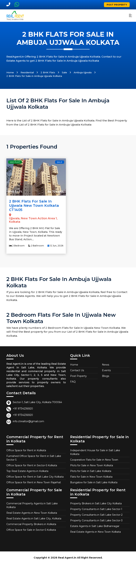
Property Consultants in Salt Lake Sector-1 (96, 509)
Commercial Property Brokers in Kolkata (31, 524)
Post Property (117, 4)
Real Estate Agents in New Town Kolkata (31, 512)
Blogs (105, 376)
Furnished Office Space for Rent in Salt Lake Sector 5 (33, 457)
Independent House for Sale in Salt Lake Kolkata (95, 452)
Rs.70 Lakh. (56, 191)
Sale (64, 72)
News (105, 364)
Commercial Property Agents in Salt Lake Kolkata (32, 505)
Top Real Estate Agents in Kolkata (27, 471)
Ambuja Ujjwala (83, 72)
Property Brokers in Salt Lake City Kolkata (96, 503)
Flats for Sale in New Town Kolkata (91, 476)
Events (106, 370)
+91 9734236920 (23, 408)
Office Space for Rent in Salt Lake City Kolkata (35, 476)
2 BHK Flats (48, 72)
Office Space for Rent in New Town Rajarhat (33, 482)
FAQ (73, 381)
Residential (27, 72)
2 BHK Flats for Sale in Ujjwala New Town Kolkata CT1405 (34, 205)
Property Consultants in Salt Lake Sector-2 (96, 514)
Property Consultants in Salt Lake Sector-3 (96, 520)
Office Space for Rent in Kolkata (26, 450)
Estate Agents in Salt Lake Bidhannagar (94, 526)
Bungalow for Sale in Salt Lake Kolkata (93, 482)
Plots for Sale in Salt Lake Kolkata (90, 471)
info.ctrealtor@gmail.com (28, 421)
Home (10, 72)
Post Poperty (78, 376)
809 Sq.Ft (15, 191)
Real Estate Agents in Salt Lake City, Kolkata (33, 518)
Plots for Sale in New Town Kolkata (91, 465)
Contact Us (77, 370)
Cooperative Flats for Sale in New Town (94, 459)
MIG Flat (15, 162)
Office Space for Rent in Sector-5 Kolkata (31, 465)
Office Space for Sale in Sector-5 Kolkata (31, 529)
